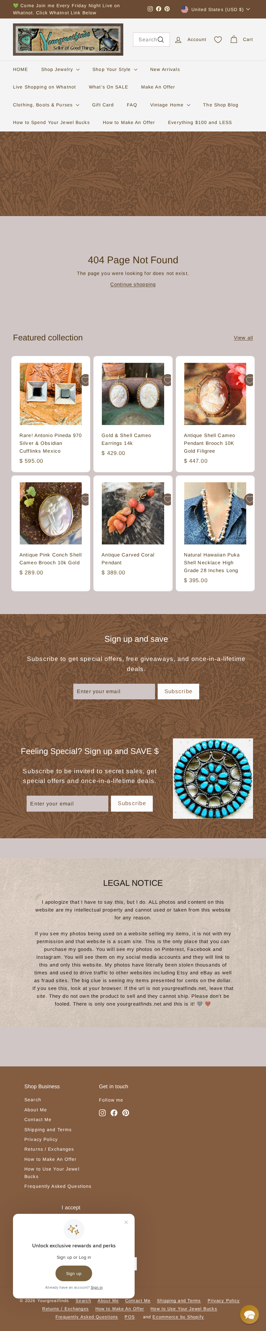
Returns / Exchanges (49, 1149)
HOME (20, 69)
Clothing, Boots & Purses (43, 104)
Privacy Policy (41, 1139)
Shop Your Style (112, 69)
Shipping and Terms (48, 1129)
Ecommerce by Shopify (178, 1316)
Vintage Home (168, 104)
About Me (35, 1109)
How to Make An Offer (129, 122)
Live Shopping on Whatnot (44, 86)
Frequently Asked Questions (57, 1186)
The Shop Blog (220, 104)
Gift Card (103, 104)
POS (130, 1316)
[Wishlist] (218, 39)
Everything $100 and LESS (200, 122)
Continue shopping (133, 284)
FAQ (132, 104)
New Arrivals (165, 69)
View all (243, 337)
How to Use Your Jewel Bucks (51, 1172)
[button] (249, 1314)
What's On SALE (108, 86)
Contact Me (38, 1119)
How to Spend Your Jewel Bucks (51, 122)
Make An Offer (158, 86)
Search (32, 1099)
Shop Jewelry (58, 69)
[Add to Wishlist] (85, 380)
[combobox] (151, 40)
